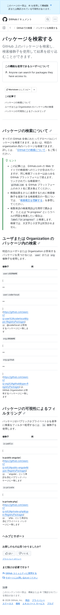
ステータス (7, 603)
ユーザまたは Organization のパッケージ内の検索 (28, 240)
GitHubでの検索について (31, 149)
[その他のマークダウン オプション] (34, 89)
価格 (18, 603)
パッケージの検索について (25, 130)
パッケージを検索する (47, 28)
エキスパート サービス (33, 603)
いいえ (25, 553)
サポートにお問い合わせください (22, 577)
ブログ (50, 603)
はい (10, 553)
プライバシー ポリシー (11, 559)
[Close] (51, 5)
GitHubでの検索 (24, 28)
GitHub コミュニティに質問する (21, 573)
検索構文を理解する (31, 200)
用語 (27, 600)
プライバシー (38, 600)
